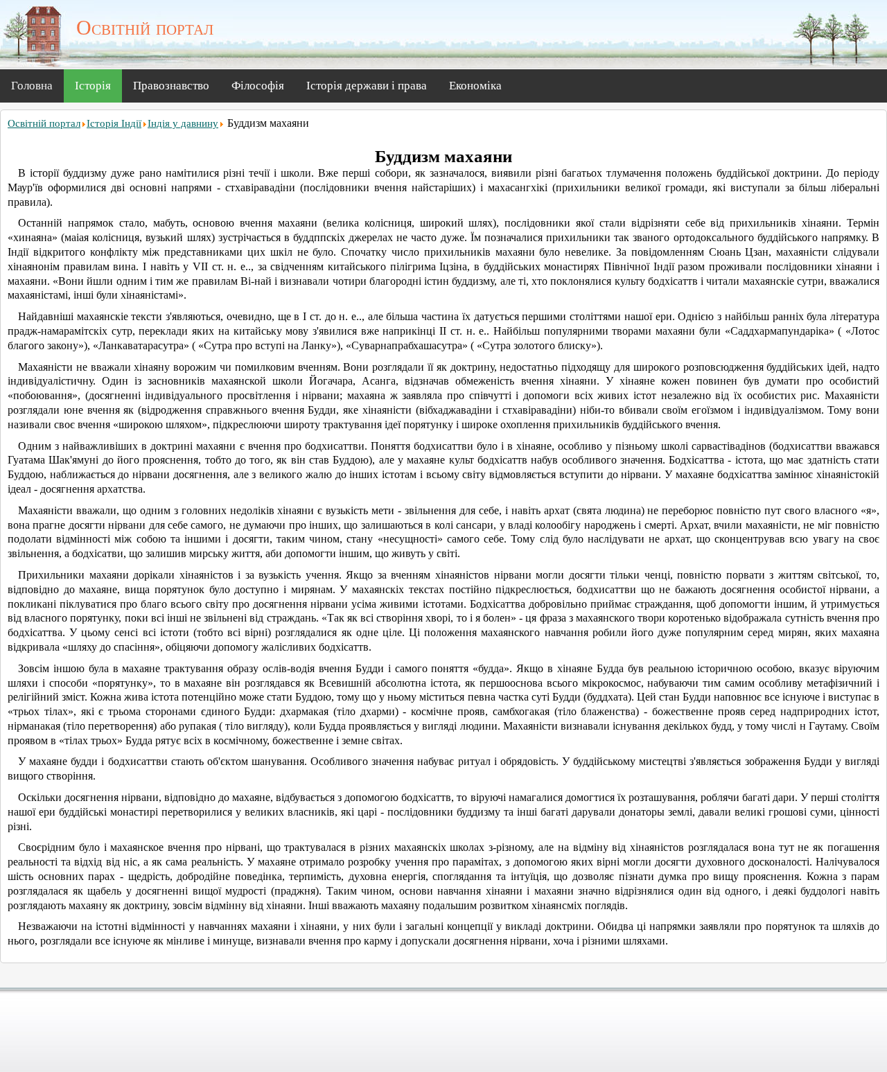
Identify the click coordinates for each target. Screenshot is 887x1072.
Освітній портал (44, 123)
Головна (32, 85)
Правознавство (171, 85)
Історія (93, 85)
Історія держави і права (366, 85)
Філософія (257, 85)
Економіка (475, 85)
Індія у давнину (183, 123)
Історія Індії (114, 123)
